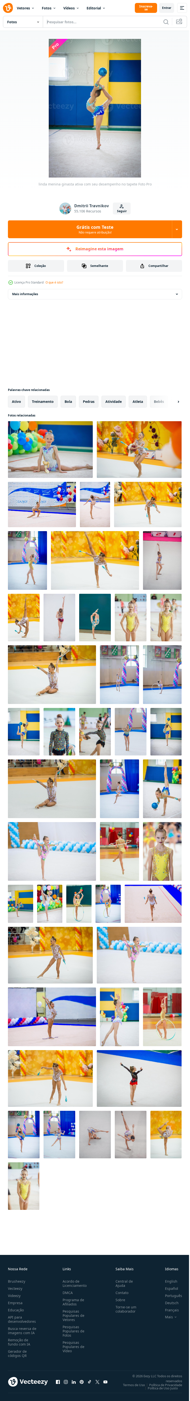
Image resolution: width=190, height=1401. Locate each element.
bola (68, 401)
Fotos (46, 8)
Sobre (118, 1299)
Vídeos (69, 8)
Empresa (15, 1302)
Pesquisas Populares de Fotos (72, 1331)
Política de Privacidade (161, 1385)
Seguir (122, 211)
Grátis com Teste (95, 229)
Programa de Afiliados (72, 1301)
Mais (165, 1317)
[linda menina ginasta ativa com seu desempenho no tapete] (50, 449)
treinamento (43, 401)
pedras (89, 401)
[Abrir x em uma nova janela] (97, 1382)
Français (168, 1310)
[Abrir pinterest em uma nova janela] (82, 1382)
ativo (16, 401)
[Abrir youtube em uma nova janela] (105, 1382)
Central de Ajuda (122, 1283)
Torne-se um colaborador (124, 1309)
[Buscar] (166, 22)
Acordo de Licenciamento (74, 1283)
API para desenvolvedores (22, 1319)
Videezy (14, 1295)
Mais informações (25, 294)
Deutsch (168, 1302)
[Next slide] (170, 402)
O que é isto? (54, 282)
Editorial (94, 8)
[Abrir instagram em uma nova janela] (66, 1382)
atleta (138, 401)
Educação (16, 1310)
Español (167, 1288)
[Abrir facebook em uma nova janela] (58, 1382)
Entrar (166, 8)
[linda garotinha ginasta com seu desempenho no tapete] (52, 851)
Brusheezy (16, 1281)
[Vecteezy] (8, 8)
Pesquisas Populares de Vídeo (72, 1346)
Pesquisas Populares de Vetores (72, 1315)
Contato (120, 1292)
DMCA (67, 1292)
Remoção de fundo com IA (19, 1342)
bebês (159, 401)
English (167, 1281)
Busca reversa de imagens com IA (22, 1330)
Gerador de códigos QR (17, 1353)
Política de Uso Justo (159, 1388)
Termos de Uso (130, 1385)
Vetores (23, 8)
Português (169, 1295)
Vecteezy (15, 1288)
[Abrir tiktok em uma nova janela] (90, 1382)
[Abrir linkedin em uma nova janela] (74, 1382)
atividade (113, 401)
